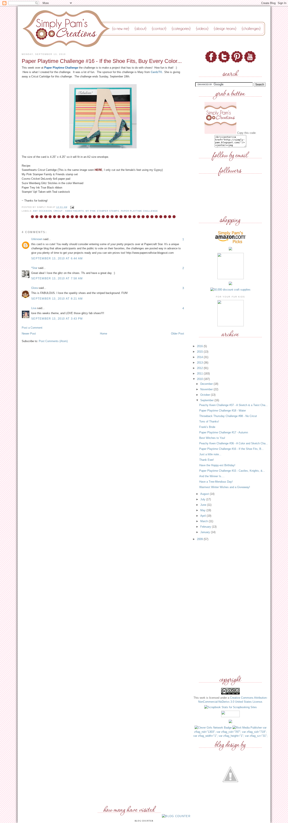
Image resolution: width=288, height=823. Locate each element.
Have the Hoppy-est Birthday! (217, 465)
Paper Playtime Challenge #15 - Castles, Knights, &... (232, 470)
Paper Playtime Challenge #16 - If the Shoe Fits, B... (231, 448)
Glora (34, 287)
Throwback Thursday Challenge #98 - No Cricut (228, 416)
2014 (200, 357)
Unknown (36, 239)
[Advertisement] (230, 608)
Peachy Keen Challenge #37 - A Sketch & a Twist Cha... (233, 405)
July (203, 499)
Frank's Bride (207, 427)
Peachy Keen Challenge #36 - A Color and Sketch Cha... (233, 443)
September (207, 400)
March (204, 521)
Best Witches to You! (212, 437)
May (203, 510)
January (205, 532)
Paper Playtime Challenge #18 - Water (222, 410)
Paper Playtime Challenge (139, 211)
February (206, 526)
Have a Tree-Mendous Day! (216, 481)
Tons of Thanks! (209, 421)
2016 (200, 346)
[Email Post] (71, 207)
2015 (200, 351)
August (205, 493)
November (207, 389)
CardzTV (156, 72)
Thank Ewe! (206, 459)
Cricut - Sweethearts (69, 211)
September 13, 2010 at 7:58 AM (57, 278)
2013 (200, 362)
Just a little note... (210, 454)
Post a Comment (32, 327)
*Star (34, 267)
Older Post (177, 333)
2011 (200, 373)
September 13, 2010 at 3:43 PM (57, 318)
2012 (200, 368)
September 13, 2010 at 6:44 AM (57, 258)
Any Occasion (42, 211)
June (203, 504)
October (205, 394)
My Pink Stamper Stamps (102, 211)
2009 (200, 539)
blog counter (144, 821)
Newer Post (29, 333)
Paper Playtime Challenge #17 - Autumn (223, 432)
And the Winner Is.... (212, 476)
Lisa (33, 308)
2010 (200, 379)
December (207, 383)
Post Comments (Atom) (53, 341)
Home (103, 333)
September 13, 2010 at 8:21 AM (57, 298)
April (203, 515)
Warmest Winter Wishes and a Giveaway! (224, 487)
